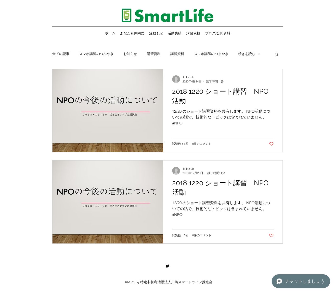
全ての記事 (60, 54)
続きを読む (246, 54)
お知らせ (130, 54)
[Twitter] (167, 266)
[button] (276, 54)
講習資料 (154, 54)
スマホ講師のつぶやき (96, 54)
